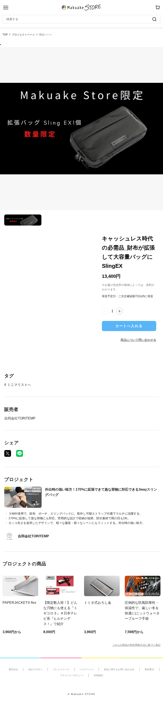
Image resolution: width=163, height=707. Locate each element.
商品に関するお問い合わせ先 (119, 669)
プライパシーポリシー (71, 675)
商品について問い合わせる (138, 340)
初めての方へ (35, 669)
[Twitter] (7, 453)
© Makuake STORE (81, 694)
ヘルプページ (87, 669)
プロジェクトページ (23, 34)
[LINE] (19, 453)
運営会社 (13, 669)
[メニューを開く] (5, 7)
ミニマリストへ (19, 385)
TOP (5, 34)
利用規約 (98, 675)
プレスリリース (61, 669)
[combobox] (79, 19)
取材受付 (149, 669)
